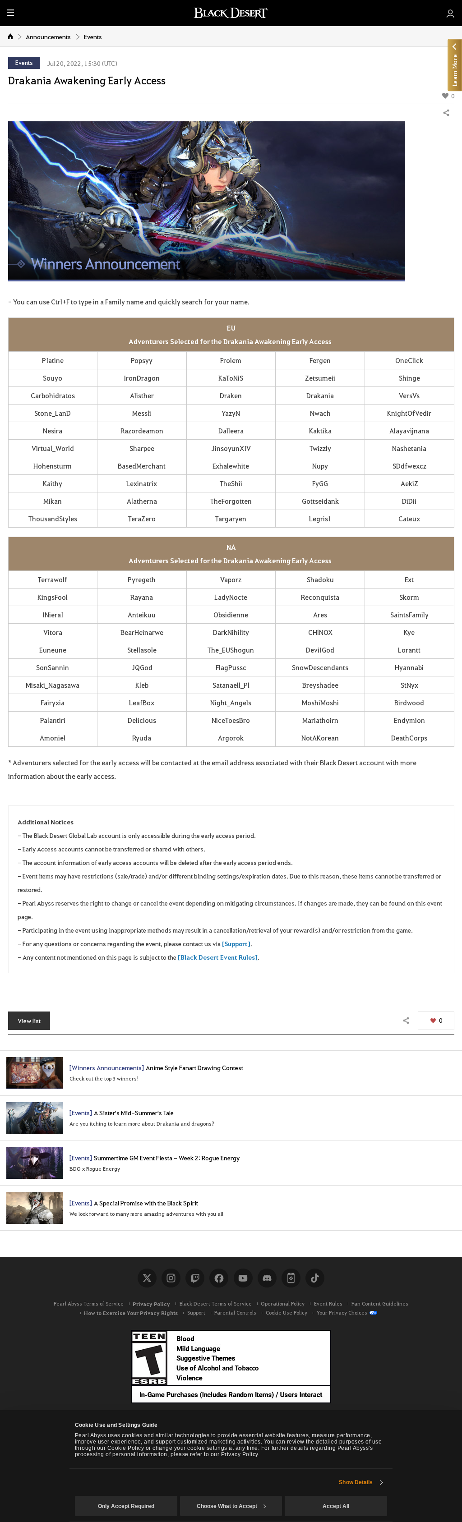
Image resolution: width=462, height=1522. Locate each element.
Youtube (243, 1278)
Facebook (218, 1278)
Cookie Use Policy (286, 1312)
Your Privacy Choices (341, 1312)
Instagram (171, 1278)
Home (10, 36)
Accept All (336, 1506)
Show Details (356, 1482)
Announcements (48, 36)
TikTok (314, 1278)
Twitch (194, 1278)
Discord (267, 1278)
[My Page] (450, 13)
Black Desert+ (291, 1278)
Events (93, 36)
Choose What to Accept (227, 1506)
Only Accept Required (126, 1506)
